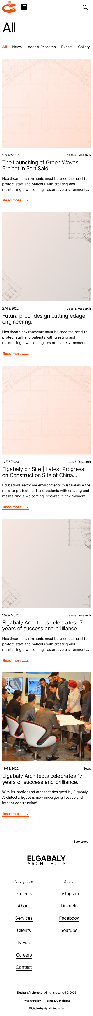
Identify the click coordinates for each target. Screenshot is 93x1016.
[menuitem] (24, 894)
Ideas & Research (41, 47)
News (16, 47)
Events (66, 47)
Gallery (84, 47)
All (4, 47)
